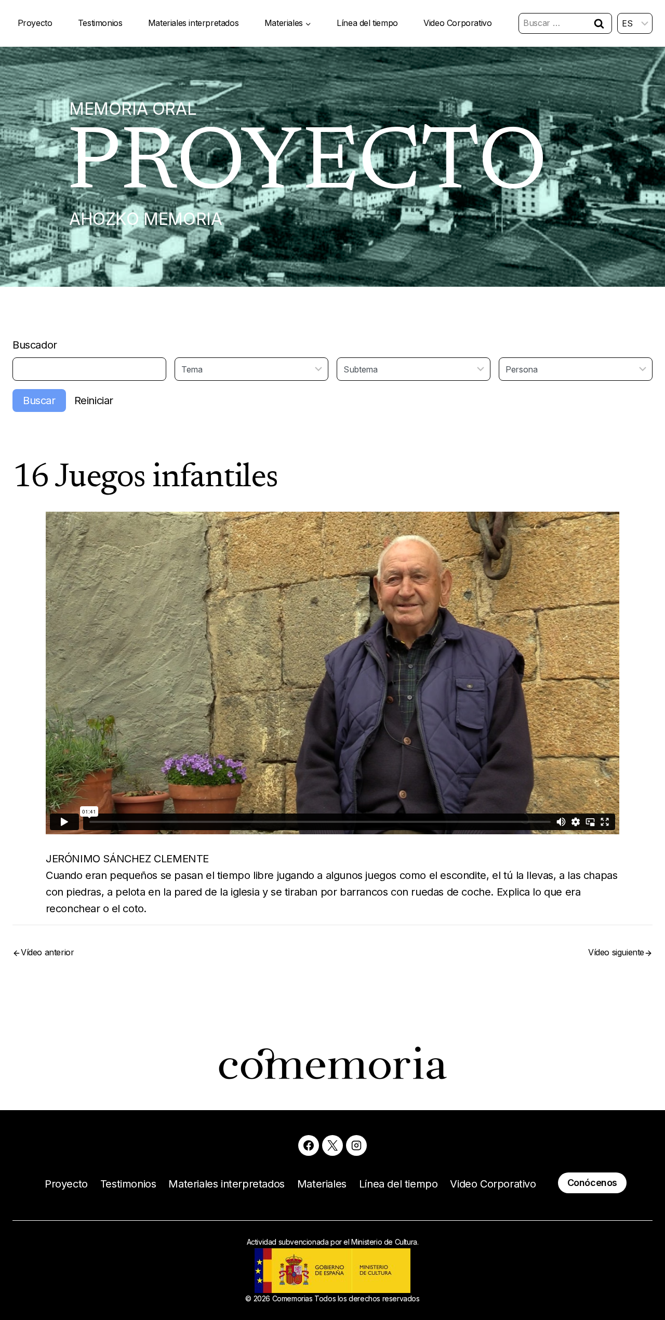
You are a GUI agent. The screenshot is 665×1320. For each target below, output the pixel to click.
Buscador (34, 345)
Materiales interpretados (193, 23)
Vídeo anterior (47, 952)
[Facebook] (308, 1145)
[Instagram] (356, 1145)
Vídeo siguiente (616, 952)
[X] (332, 1145)
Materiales (322, 1184)
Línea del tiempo (367, 23)
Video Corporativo (457, 23)
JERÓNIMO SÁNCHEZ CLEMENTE (127, 858)
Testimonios (100, 23)
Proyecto (35, 23)
